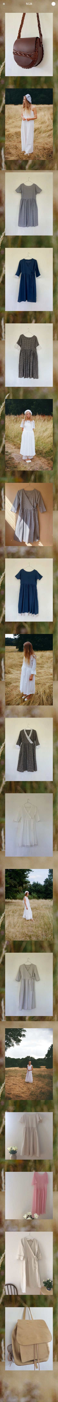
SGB (29, 3)
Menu (4, 4)
